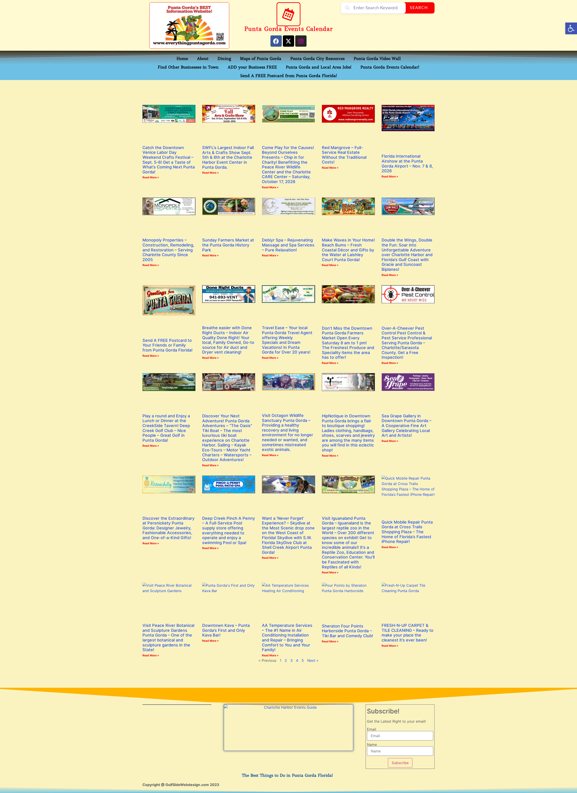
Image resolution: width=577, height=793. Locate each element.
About (202, 58)
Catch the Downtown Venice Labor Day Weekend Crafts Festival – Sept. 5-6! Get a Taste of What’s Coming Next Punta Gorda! (168, 159)
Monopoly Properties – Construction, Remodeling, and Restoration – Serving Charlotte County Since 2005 (168, 250)
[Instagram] (301, 41)
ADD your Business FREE (252, 67)
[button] (571, 28)
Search (419, 8)
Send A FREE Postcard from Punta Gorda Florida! (288, 75)
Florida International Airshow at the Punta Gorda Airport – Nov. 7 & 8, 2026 (407, 163)
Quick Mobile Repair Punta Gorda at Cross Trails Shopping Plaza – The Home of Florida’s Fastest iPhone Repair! (407, 532)
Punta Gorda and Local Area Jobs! (318, 67)
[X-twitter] (288, 41)
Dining (224, 58)
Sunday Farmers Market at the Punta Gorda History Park (228, 245)
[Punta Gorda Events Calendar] (288, 14)
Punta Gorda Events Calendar (288, 28)
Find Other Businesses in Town (188, 67)
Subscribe (400, 763)
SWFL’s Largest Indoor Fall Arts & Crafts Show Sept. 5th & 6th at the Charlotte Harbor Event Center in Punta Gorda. (228, 157)
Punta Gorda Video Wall (377, 58)
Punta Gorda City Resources (317, 58)
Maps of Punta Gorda (260, 58)
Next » (312, 660)
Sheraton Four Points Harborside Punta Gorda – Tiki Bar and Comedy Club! (347, 631)
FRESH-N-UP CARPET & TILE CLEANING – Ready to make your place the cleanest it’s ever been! (407, 632)
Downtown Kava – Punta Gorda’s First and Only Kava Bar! (226, 630)
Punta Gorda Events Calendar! (389, 67)
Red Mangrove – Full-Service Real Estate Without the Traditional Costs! (344, 155)
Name (372, 744)
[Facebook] (276, 41)
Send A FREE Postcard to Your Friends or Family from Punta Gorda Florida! (167, 345)
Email (371, 729)
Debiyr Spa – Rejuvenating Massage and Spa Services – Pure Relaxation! (288, 245)
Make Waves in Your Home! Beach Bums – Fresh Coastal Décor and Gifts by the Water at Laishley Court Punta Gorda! (348, 250)
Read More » (150, 177)
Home (182, 58)
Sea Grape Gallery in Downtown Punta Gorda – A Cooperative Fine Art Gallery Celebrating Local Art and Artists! (406, 426)
